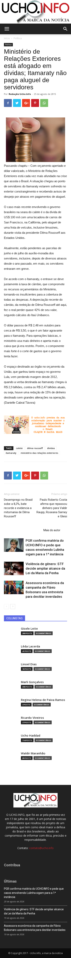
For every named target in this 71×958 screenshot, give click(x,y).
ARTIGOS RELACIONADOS (22, 530)
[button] (65, 29)
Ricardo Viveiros (32, 718)
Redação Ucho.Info (20, 93)
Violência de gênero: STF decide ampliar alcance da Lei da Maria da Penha (45, 568)
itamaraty (11, 452)
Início (7, 38)
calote (19, 448)
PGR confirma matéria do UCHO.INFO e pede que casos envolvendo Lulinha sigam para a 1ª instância (34, 893)
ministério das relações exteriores (39, 452)
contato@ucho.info (41, 848)
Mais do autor (51, 530)
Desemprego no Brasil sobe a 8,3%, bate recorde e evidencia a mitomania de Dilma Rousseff (18, 508)
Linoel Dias (29, 664)
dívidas (51, 448)
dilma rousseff (35, 448)
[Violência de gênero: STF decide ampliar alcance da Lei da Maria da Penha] (14, 568)
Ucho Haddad (30, 735)
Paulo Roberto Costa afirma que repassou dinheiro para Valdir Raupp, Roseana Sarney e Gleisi (51, 508)
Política (18, 38)
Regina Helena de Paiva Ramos (43, 700)
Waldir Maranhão (33, 753)
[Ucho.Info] (35, 12)
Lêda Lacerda (30, 646)
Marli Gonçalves (32, 682)
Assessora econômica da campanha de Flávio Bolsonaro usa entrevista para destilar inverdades (34, 927)
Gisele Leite (29, 628)
